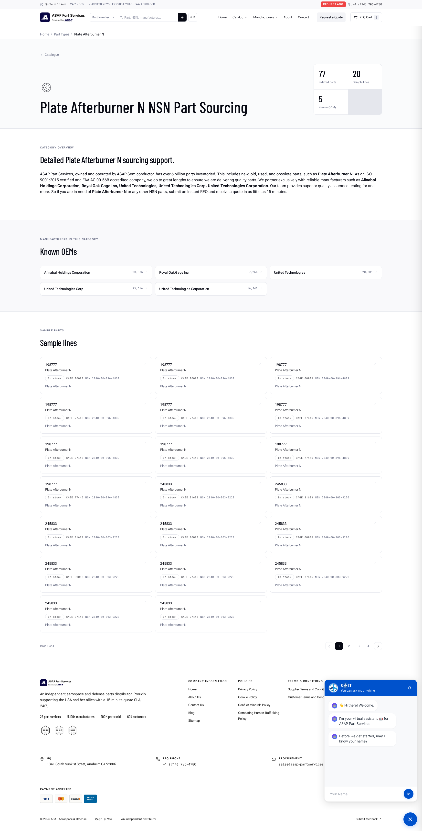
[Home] (55, 682)
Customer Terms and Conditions (310, 697)
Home (222, 17)
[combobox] (147, 17)
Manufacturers (263, 17)
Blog (191, 713)
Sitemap (194, 720)
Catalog (237, 17)
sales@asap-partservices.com (305, 764)
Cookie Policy (247, 697)
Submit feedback (367, 819)
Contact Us (196, 705)
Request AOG (333, 4)
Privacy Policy (247, 689)
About (288, 17)
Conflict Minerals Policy (254, 705)
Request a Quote (331, 17)
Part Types (61, 34)
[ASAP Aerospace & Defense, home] (62, 17)
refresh (409, 688)
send (408, 794)
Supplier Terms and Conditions (308, 689)
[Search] (182, 17)
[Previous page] (329, 646)
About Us (194, 697)
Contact (303, 17)
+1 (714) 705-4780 (367, 4)
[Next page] (378, 646)
